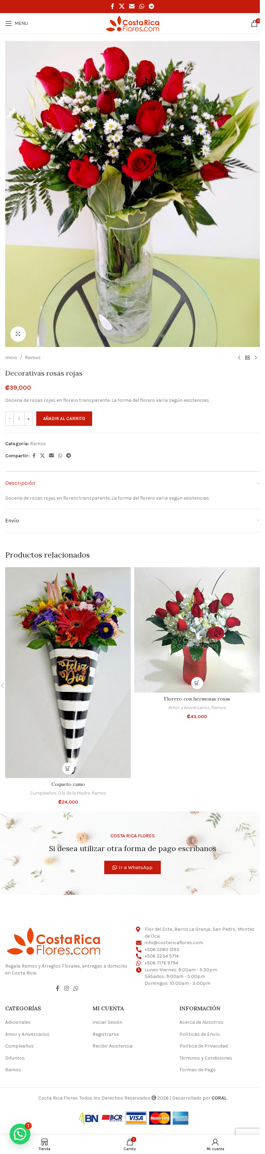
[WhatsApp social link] (141, 6)
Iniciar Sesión (107, 1022)
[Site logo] (132, 23)
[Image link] (53, 940)
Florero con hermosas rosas (197, 699)
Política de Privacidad (203, 1046)
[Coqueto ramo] (68, 672)
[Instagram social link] (66, 988)
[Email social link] (132, 6)
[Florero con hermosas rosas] (197, 630)
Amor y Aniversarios (189, 707)
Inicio (11, 357)
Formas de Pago (197, 1070)
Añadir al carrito (64, 418)
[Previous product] (239, 358)
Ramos (33, 357)
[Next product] (256, 358)
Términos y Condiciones (205, 1058)
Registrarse (105, 1034)
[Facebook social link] (112, 6)
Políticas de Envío (199, 1034)
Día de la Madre (74, 793)
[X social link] (122, 6)
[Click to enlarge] (18, 334)
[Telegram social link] (151, 6)
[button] (68, 769)
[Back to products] (247, 358)
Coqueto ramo (68, 784)
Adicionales (18, 1022)
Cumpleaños (43, 793)
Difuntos (15, 1058)
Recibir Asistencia (112, 1046)
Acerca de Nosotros (201, 1022)
